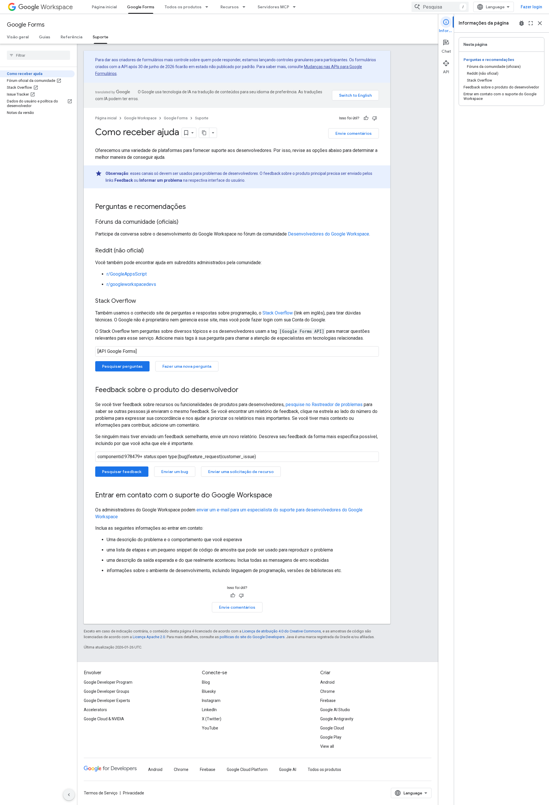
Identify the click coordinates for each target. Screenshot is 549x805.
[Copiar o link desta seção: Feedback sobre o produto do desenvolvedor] (244, 390)
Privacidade (133, 793)
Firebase (328, 700)
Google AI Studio (335, 709)
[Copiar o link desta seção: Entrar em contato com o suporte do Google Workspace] (278, 495)
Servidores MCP (273, 6)
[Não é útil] (374, 118)
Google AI (287, 769)
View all (327, 746)
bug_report (521, 23)
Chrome (327, 691)
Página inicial (104, 6)
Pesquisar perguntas (122, 366)
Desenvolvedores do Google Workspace (328, 234)
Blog (206, 682)
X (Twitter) (211, 719)
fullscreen (530, 23)
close (539, 23)
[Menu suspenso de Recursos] (245, 7)
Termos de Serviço (101, 793)
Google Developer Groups (106, 691)
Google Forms (140, 6)
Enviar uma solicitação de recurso (241, 471)
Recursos (229, 6)
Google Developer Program (108, 682)
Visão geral (18, 36)
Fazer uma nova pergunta (186, 366)
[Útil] (366, 118)
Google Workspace (140, 118)
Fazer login (531, 7)
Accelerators (95, 709)
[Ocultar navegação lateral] (69, 794)
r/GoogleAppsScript (127, 274)
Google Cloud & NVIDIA (104, 719)
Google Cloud (332, 728)
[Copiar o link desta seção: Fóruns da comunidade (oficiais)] (184, 222)
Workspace (57, 7)
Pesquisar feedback (122, 471)
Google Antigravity (336, 719)
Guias (44, 36)
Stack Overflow (277, 313)
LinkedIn (209, 709)
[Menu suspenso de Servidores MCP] (296, 7)
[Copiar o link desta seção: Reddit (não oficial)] (149, 251)
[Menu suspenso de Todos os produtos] (208, 7)
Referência (71, 36)
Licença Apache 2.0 (149, 637)
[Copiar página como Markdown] (204, 133)
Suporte (100, 36)
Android (327, 682)
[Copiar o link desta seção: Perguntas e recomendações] (191, 207)
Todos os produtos (183, 6)
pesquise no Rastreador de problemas (324, 404)
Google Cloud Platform (247, 769)
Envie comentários (353, 133)
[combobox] (440, 7)
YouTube (210, 728)
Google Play (330, 737)
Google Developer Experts (107, 700)
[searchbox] (38, 55)
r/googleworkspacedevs (131, 284)
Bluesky (209, 691)
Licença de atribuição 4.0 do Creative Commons (281, 631)
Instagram (211, 700)
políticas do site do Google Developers (252, 637)
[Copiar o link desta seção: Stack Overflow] (142, 301)
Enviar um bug (174, 471)
